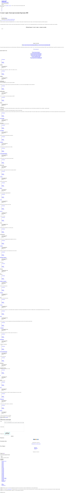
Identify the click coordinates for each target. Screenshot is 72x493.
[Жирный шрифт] (5, 422)
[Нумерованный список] (13, 422)
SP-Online (7, 5)
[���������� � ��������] (38, 439)
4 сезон (10, 5)
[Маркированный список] (12, 422)
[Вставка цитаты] (19, 422)
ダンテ (1, 211)
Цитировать (3, 59)
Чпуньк (1, 292)
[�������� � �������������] (35, 439)
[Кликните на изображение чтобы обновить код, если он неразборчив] (7, 434)
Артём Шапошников (3, 153)
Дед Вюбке (2, 130)
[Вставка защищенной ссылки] (18, 422)
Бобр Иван (2, 339)
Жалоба (3, 73)
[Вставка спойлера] (22, 422)
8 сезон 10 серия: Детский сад (36, 52)
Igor (1, 387)
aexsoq (1, 176)
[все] (4, 453)
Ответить (3, 62)
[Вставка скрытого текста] (23, 422)
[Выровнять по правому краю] (11, 422)
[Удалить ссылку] (17, 422)
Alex (1, 316)
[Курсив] (6, 422)
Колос (1, 410)
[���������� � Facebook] (33, 439)
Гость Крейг (2, 118)
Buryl (1, 188)
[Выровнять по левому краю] (8, 422)
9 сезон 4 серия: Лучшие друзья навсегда (36, 55)
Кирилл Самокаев (3, 281)
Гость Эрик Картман (3, 351)
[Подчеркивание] (7, 422)
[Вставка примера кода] (21, 422)
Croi (1, 199)
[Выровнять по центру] (9, 422)
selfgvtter (1, 142)
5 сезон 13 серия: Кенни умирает (36, 56)
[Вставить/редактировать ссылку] (16, 422)
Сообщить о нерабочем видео (11, 19)
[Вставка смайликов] (15, 422)
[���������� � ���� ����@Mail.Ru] (34, 439)
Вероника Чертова (3, 257)
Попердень (2, 399)
